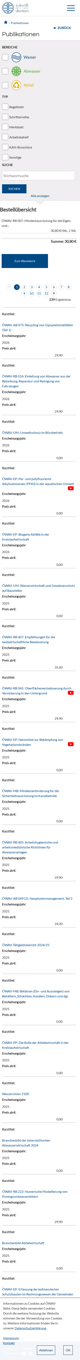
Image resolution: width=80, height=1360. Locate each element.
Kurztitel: (8, 314)
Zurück (64, 28)
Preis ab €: (9, 348)
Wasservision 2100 (15, 1094)
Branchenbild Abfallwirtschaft (23, 1243)
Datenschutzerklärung (30, 1328)
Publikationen (20, 23)
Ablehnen (46, 1350)
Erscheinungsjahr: (14, 336)
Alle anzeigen (40, 196)
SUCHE (7, 165)
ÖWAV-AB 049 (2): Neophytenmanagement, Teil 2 (37, 898)
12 (46, 293)
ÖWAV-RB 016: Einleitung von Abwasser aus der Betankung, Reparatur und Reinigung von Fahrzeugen (36, 381)
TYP (5, 97)
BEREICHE (9, 47)
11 (39, 293)
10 (31, 293)
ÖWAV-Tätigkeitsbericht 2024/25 (25, 945)
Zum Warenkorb (24, 261)
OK (68, 1350)
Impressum (11, 1338)
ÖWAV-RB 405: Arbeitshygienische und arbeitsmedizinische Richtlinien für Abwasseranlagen (30, 847)
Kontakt (9, 1343)
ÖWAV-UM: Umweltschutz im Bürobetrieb (32, 432)
